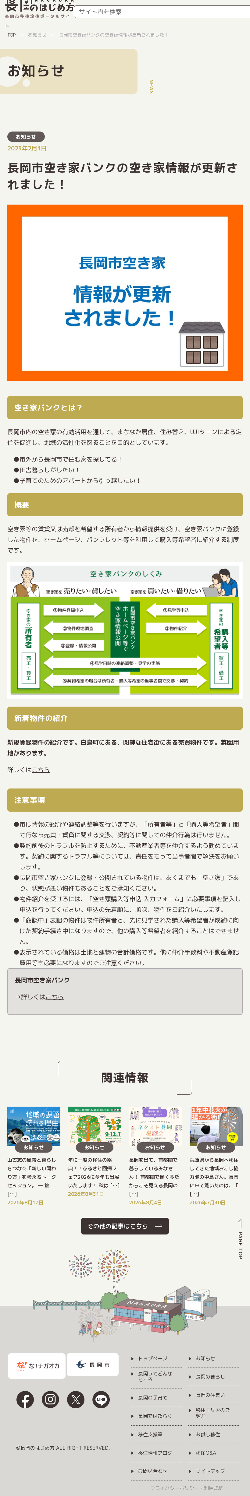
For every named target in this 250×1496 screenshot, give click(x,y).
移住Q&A (206, 1453)
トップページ (152, 1359)
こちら (41, 769)
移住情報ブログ (155, 1453)
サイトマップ (210, 1471)
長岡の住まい (210, 1395)
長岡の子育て (152, 1398)
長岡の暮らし (210, 1377)
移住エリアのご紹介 (213, 1413)
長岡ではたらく (155, 1416)
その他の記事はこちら (117, 1226)
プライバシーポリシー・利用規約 (186, 1488)
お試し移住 (208, 1435)
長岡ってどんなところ (155, 1377)
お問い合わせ (152, 1471)
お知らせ (26, 136)
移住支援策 (150, 1435)
